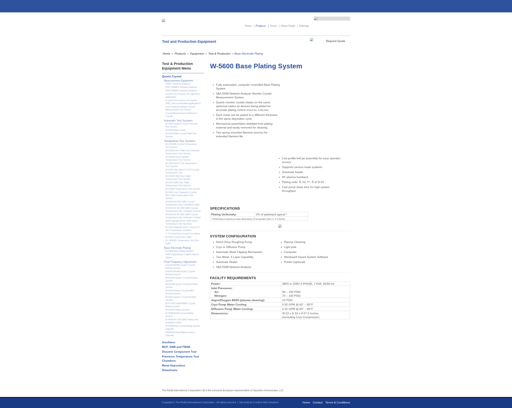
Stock (274, 25)
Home (249, 25)
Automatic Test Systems (178, 120)
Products (262, 25)
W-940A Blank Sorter (175, 130)
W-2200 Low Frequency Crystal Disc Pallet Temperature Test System (180, 195)
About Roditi (289, 25)
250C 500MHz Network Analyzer (181, 87)
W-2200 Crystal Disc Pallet (178, 237)
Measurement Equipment (178, 80)
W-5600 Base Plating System (179, 251)
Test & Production (219, 53)
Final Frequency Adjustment (180, 261)
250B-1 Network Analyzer (177, 84)
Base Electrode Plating (177, 247)
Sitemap (304, 25)
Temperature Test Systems (179, 140)
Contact (318, 402)
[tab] (182, 76)
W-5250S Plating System (177, 309)
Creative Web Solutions (266, 402)
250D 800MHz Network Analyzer (181, 90)
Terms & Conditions (337, 402)
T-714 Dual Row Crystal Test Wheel (182, 233)
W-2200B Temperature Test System (182, 189)
